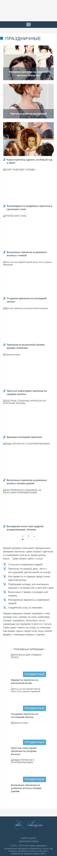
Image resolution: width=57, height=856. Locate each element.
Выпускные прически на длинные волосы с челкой (27, 254)
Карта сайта (28, 838)
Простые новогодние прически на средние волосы (27, 392)
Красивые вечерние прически (24, 437)
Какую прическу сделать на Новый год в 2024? (29, 161)
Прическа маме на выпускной (28, 113)
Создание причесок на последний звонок (26, 300)
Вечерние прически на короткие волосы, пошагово (28, 74)
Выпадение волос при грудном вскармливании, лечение (25, 528)
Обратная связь (28, 841)
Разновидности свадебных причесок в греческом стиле (29, 208)
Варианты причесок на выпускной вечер (24, 681)
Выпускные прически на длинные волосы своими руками (27, 482)
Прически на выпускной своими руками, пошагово (26, 346)
